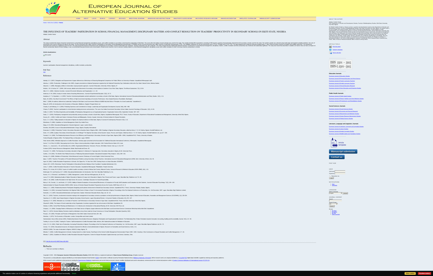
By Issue (334, 210)
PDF (44, 72)
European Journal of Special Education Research (342, 85)
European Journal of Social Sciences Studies (341, 109)
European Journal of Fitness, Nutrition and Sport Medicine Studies (346, 98)
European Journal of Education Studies (339, 76)
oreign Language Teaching (348, 81)
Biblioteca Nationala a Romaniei (142, 257)
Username (331, 171)
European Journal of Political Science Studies (341, 118)
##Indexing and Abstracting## (159, 18)
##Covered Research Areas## (206, 18)
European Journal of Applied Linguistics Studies (341, 131)
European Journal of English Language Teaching (342, 83)
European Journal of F (335, 81)
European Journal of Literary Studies (338, 128)
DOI (186, 257)
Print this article (337, 46)
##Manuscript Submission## (270, 18)
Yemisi (61, 22)
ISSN (97, 257)
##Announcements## (228, 18)
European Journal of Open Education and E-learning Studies (345, 88)
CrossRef (181, 257)
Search (102, 18)
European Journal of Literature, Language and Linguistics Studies (346, 126)
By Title (334, 213)
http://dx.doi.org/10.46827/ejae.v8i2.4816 (57, 241)
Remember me (335, 176)
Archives (122, 18)
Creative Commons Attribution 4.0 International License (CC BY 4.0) (191, 260)
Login (94, 18)
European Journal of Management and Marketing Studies (344, 113)
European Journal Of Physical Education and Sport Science (344, 78)
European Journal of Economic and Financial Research (343, 111)
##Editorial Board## (136, 18)
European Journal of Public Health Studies (340, 96)
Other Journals (336, 214)
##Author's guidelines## (183, 18)
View (333, 184)
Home (78, 18)
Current (112, 18)
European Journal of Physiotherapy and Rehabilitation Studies (345, 101)
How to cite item (337, 52)
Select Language (333, 191)
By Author (334, 211)
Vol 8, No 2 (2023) (53, 22)
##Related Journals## (248, 18)
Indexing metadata (337, 49)
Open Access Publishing (84, 260)
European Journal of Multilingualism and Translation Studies (344, 133)
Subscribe (334, 185)
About (86, 18)
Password (331, 173)
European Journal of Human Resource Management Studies (345, 116)
